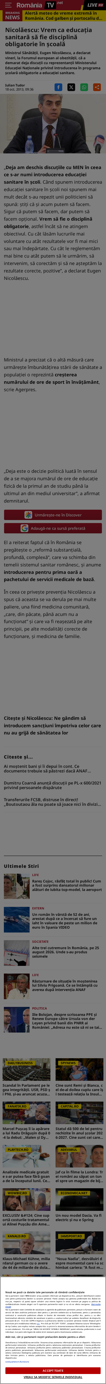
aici (38, 1323)
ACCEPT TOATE (53, 1370)
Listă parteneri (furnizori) (17, 1361)
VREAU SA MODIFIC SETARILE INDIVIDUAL (53, 1377)
